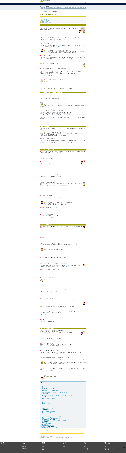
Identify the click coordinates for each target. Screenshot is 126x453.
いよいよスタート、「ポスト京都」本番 (45, 20)
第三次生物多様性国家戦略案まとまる (45, 21)
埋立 (42, 332)
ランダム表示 (44, 443)
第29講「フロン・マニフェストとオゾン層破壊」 (48, 408)
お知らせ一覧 (106, 444)
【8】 (55, 217)
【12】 (66, 266)
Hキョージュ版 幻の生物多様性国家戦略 (46, 22)
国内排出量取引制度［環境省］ (46, 403)
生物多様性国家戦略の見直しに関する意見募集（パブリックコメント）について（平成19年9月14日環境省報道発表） (56, 420)
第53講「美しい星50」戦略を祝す (47, 423)
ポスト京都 (44, 112)
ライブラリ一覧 (23, 443)
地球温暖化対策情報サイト (24, 448)
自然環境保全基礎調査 (52, 300)
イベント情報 (85, 443)
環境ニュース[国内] (3, 443)
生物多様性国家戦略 (74, 226)
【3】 (66, 110)
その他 (43, 449)
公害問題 (43, 446)
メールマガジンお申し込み (86, 448)
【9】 (43, 227)
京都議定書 (59, 117)
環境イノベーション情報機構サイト (108, 443)
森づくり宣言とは (65, 444)
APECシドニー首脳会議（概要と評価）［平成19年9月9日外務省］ (50, 390)
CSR (63, 363)
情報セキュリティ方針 (107, 449)
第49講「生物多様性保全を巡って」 (47, 412)
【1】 (58, 46)
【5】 (56, 202)
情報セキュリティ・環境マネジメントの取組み (109, 448)
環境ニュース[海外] (3, 444)
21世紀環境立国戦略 (45, 422)
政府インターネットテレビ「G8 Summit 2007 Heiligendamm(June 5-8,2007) (51, 418)
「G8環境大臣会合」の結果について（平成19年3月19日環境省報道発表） (51, 416)
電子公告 (105, 446)
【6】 (56, 207)
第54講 (43, 386)
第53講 (43, 387)
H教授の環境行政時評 (46, 11)
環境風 (22, 444)
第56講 (43, 385)
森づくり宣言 (64, 443)
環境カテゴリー (85, 446)
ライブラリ (43, 11)
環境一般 (43, 448)
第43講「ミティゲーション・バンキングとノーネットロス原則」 (49, 427)
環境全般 (43, 444)
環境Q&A (85, 444)
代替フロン (47, 215)
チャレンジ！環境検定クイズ (24, 446)
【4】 (65, 151)
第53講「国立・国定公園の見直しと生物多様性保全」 (48, 425)
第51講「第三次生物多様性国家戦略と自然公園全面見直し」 (50, 411)
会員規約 (64, 446)
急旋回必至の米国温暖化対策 (44, 19)
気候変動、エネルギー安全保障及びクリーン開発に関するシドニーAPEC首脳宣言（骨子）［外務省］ (54, 392)
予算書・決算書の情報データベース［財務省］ (48, 398)
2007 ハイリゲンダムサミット (46, 417)
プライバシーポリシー (86, 449)
